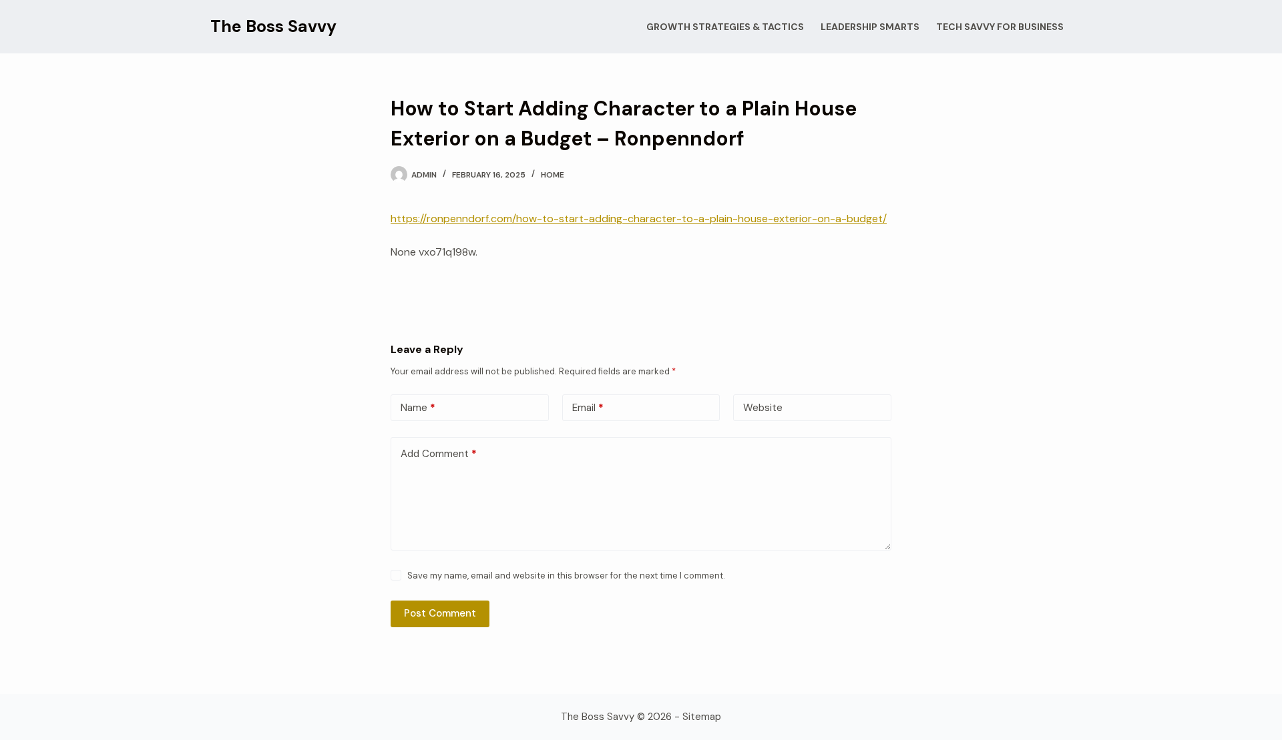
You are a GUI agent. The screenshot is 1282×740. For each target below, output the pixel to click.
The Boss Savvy (273, 26)
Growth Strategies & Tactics (725, 27)
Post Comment (440, 613)
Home (552, 174)
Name (418, 407)
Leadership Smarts (870, 27)
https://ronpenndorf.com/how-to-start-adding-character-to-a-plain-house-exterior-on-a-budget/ (639, 219)
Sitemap (701, 716)
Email (588, 407)
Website (763, 407)
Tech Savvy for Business (1000, 27)
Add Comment (439, 453)
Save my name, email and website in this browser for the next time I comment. (566, 575)
